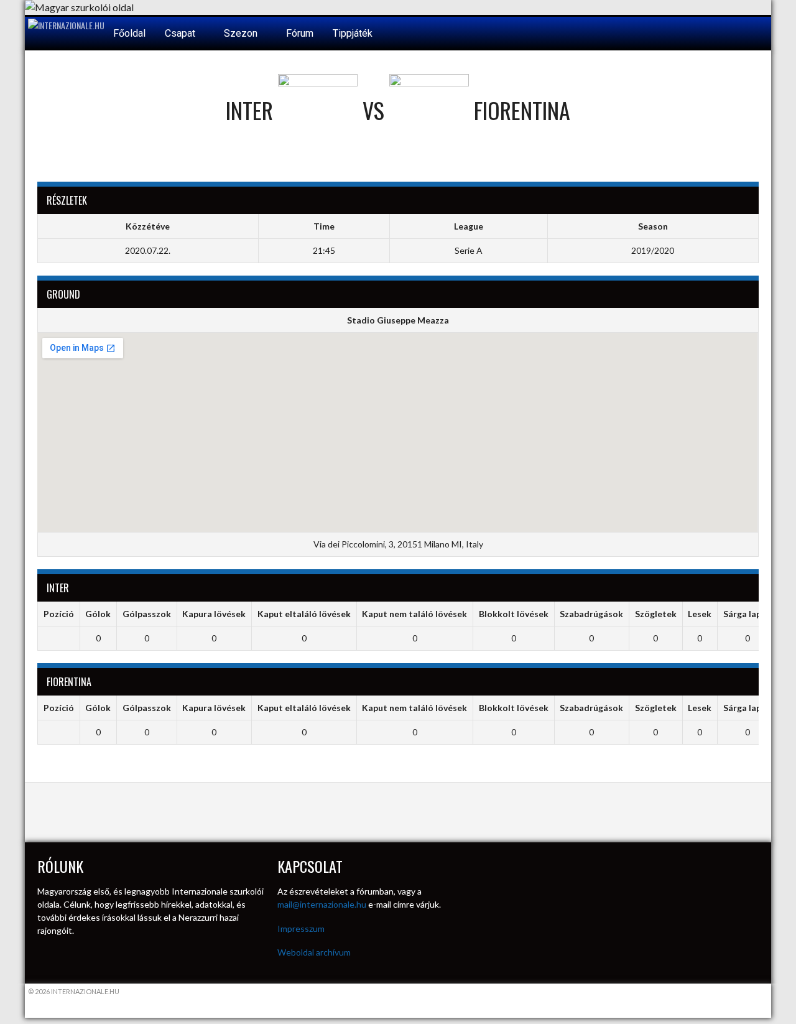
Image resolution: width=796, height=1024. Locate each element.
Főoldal (129, 33)
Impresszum (301, 928)
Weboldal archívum (314, 952)
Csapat (181, 33)
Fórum (299, 33)
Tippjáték (353, 33)
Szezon (242, 33)
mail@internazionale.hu (321, 904)
